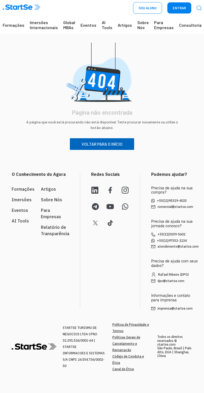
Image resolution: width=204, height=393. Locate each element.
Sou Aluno (147, 8)
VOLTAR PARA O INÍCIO (102, 143)
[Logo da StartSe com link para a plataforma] (21, 8)
